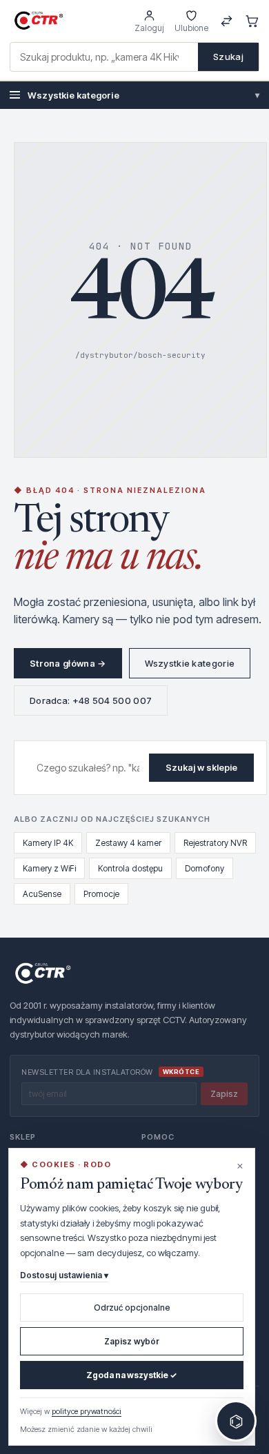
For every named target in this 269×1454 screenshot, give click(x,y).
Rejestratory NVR (215, 843)
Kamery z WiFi (49, 868)
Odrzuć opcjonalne (132, 1307)
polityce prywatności (86, 1411)
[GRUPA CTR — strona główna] (39, 20)
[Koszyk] (252, 21)
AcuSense (42, 894)
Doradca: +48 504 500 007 (91, 700)
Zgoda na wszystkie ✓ (131, 1375)
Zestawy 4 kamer (128, 843)
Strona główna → (68, 663)
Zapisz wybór (131, 1341)
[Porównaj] (226, 21)
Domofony (204, 868)
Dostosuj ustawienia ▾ (64, 1275)
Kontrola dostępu (130, 868)
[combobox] (104, 57)
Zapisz (224, 1094)
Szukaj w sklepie (201, 767)
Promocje (101, 894)
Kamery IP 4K (48, 843)
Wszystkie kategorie (143, 95)
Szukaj (228, 56)
